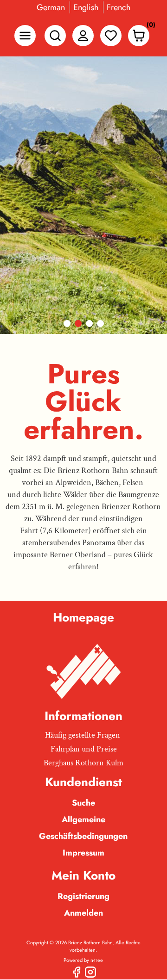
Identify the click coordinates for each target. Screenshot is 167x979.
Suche (83, 803)
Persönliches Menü (83, 35)
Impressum (83, 853)
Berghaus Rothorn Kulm (83, 762)
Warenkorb (148, 26)
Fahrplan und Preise (84, 749)
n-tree (96, 960)
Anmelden (83, 913)
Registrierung (83, 896)
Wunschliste (110, 35)
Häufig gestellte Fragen (82, 735)
